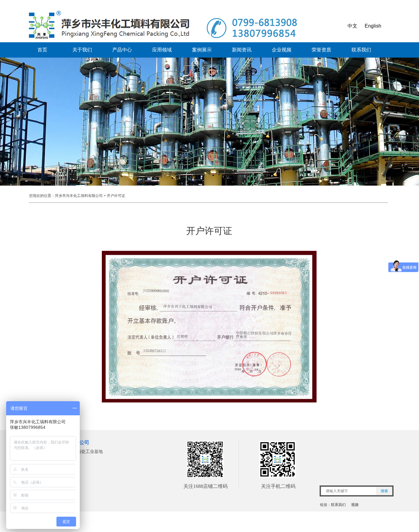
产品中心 (122, 49)
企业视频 (281, 49)
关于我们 (82, 49)
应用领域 (162, 49)
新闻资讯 (242, 49)
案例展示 (202, 49)
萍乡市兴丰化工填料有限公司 (79, 196)
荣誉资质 (321, 49)
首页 (42, 49)
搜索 (384, 491)
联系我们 (361, 49)
